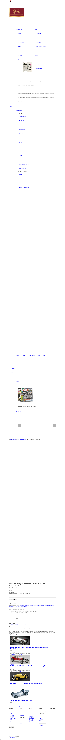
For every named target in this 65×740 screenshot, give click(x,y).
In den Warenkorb (13, 599)
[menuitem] (33, 0)
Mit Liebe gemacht (19, 29)
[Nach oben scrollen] (0, 739)
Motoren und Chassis (22, 151)
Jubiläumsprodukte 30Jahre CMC (24, 164)
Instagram (21, 723)
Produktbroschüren (22, 710)
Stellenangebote (22, 715)
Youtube (21, 721)
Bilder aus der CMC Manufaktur (24, 187)
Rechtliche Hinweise (19, 76)
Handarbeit (21, 178)
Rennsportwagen (17, 606)
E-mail (17, 601)
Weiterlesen (13, 654)
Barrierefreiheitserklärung (33, 723)
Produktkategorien (19, 110)
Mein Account (31, 710)
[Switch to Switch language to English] (10, 0)
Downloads (36, 55)
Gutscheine (21, 159)
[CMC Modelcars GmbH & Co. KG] (17, 16)
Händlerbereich (22, 714)
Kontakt (11, 4)
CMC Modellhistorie (22, 183)
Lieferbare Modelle (22, 133)
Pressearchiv (18, 381)
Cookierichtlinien (31, 720)
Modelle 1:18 (21, 142)
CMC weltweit (41, 725)
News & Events (18, 411)
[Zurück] (19, 425)
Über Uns (20, 174)
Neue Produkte (18, 196)
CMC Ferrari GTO (27, 605)
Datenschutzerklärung (32, 721)
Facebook (21, 722)
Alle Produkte (21, 138)
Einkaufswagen (31, 711)
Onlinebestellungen (32, 709)
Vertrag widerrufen (32, 719)
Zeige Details (20, 654)
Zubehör (20, 155)
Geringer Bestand (22, 129)
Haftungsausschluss (32, 722)
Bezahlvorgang (31, 717)
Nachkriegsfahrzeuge (24, 606)
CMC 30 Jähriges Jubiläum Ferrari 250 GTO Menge (16, 595)
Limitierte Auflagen (12, 606)
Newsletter (21, 718)
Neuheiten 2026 (12, 711)
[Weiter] (54, 425)
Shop (10, 438)
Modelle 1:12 (21, 146)
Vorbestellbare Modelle (22, 116)
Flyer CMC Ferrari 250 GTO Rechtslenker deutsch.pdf (19, 624)
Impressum (31, 724)
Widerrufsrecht (31, 718)
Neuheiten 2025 (21, 120)
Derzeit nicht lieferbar (22, 168)
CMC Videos (21, 191)
